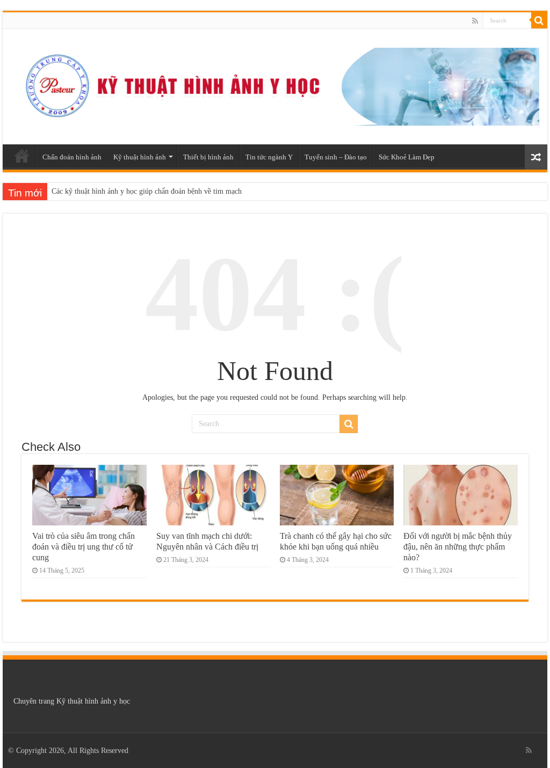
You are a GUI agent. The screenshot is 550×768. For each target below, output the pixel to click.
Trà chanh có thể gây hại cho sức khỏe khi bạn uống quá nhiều (336, 541)
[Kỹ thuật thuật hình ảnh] (275, 85)
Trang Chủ (22, 155)
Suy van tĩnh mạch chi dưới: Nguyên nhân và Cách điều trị (207, 541)
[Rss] (475, 20)
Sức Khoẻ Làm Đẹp (407, 157)
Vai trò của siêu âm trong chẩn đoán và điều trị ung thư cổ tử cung (83, 546)
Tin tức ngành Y (269, 157)
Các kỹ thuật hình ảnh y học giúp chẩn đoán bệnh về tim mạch (147, 191)
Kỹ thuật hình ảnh (139, 157)
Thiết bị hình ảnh (208, 157)
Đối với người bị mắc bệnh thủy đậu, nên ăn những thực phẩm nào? (457, 546)
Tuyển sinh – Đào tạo (336, 157)
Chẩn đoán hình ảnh (72, 157)
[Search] (539, 20)
